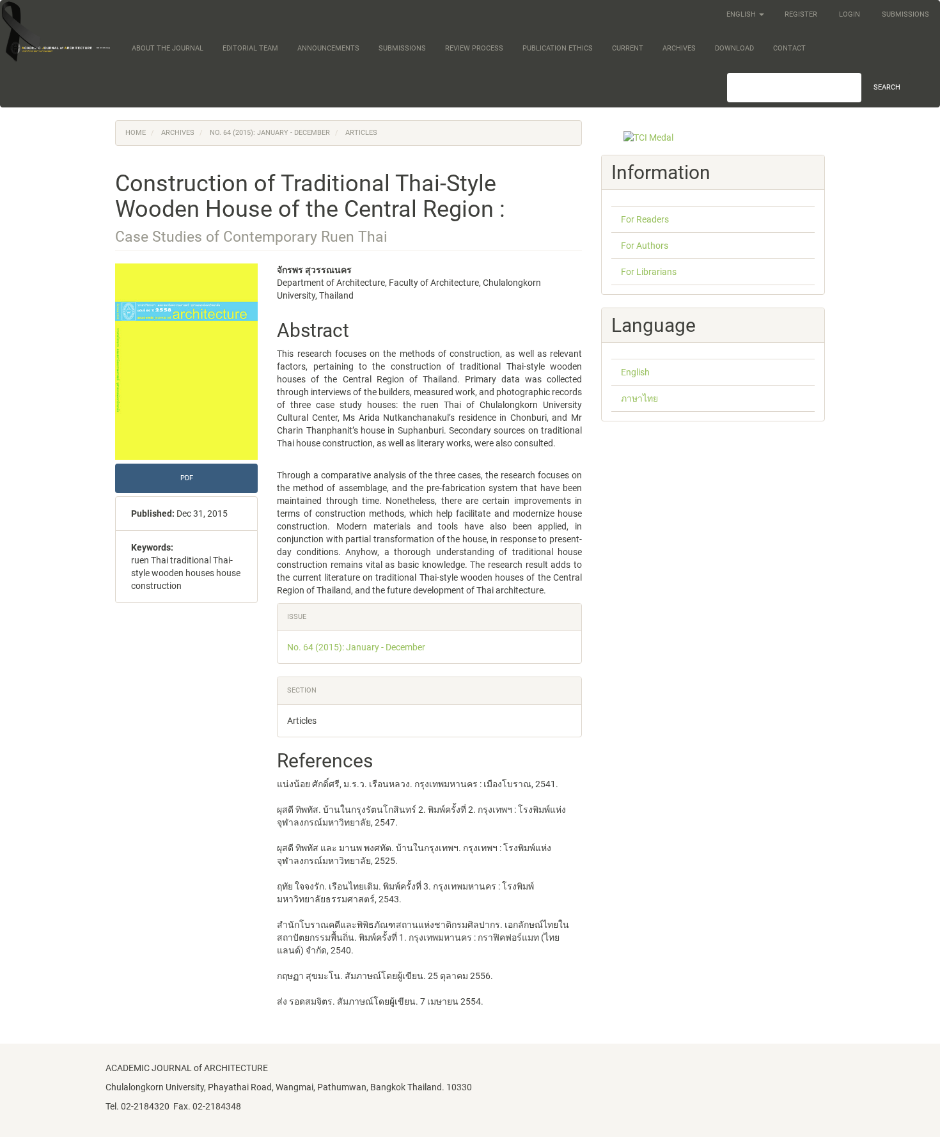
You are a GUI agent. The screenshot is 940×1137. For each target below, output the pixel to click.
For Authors (644, 245)
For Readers (645, 219)
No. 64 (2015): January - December (270, 133)
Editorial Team (250, 48)
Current (627, 48)
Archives (679, 48)
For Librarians (649, 272)
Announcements (328, 48)
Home (135, 133)
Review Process (474, 48)
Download (734, 48)
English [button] (742, 14)
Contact (789, 48)
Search (886, 87)
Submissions (905, 14)
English (635, 372)
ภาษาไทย (639, 398)
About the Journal (167, 48)
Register (801, 14)
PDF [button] (186, 478)
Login (849, 14)
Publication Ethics (557, 48)
